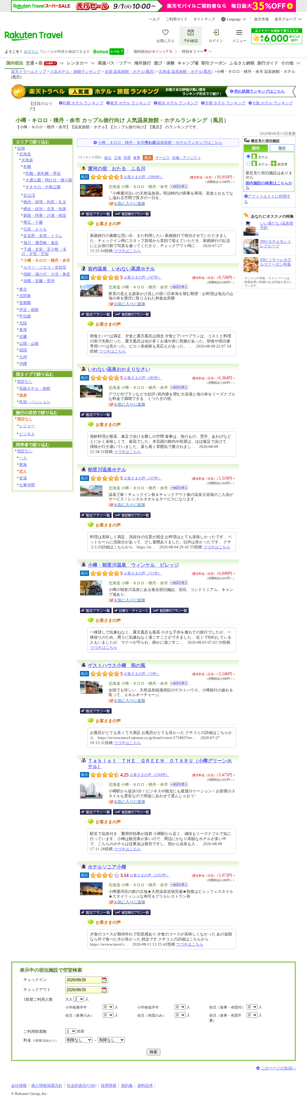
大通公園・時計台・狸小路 (48, 180)
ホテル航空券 (273, 164)
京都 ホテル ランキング (225, 103)
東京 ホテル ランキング (130, 103)
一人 (23, 458)
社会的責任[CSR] (81, 1085)
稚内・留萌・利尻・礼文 (44, 202)
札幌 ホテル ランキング (83, 103)
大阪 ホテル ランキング (272, 103)
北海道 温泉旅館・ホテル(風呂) (186, 71)
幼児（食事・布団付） (227, 1007)
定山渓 (29, 195)
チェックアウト (37, 989)
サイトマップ (204, 19)
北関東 (25, 296)
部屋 (127, 158)
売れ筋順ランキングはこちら (259, 91)
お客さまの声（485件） (143, 378)
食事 (136, 158)
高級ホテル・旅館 (34, 388)
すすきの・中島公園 (43, 187)
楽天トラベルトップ (28, 71)
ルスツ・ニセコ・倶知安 (44, 267)
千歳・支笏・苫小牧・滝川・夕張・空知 (43, 251)
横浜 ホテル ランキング (177, 103)
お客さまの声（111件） (143, 573)
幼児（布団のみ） (151, 1015)
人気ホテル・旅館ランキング (75, 71)
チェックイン (35, 979)
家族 (23, 464)
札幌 (27, 166)
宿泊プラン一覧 (99, 213)
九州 (23, 357)
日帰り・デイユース (132, 610)
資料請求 (145, 1085)
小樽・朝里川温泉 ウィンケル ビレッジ (133, 565)
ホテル (263, 157)
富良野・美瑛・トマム (42, 236)
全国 (21, 148)
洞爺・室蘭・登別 (39, 281)
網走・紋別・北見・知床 (44, 209)
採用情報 (108, 1085)
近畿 (23, 336)
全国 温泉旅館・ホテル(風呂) (130, 71)
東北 (23, 289)
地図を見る (179, 186)
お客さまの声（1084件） (143, 177)
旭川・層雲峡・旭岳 (40, 242)
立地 (117, 158)
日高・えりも (35, 229)
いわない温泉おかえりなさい (119, 369)
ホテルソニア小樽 (107, 866)
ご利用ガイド (176, 19)
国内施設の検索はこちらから (269, 185)
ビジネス (27, 434)
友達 (23, 478)
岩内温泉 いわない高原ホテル (121, 268)
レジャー (27, 426)
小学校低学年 (148, 1007)
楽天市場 (261, 19)
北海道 (25, 154)
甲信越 (25, 316)
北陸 (23, 323)
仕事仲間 (27, 485)
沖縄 (23, 363)
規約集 (127, 1085)
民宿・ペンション (34, 402)
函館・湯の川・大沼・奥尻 (46, 274)
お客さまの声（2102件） (149, 875)
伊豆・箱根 (29, 309)
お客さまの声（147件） (143, 478)
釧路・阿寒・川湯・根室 (44, 215)
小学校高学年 (76, 1007)
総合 (108, 158)
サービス (162, 158)
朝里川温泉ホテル (107, 469)
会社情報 (19, 1085)
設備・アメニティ (186, 158)
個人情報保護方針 (46, 1085)
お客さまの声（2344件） (149, 775)
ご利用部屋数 (35, 1031)
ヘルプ (154, 19)
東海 (23, 329)
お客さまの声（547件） (143, 277)
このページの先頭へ (278, 1068)
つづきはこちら (127, 251)
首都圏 (25, 302)
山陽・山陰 (29, 343)
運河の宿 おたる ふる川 (116, 168)
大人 (69, 999)
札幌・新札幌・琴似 (43, 173)
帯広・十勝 (33, 222)
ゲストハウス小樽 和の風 (116, 665)
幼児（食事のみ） (79, 1015)
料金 (40, 1040)
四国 (23, 350)
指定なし (25, 381)
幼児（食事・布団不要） (225, 1018)
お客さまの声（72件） (142, 674)
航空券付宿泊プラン (132, 213)
